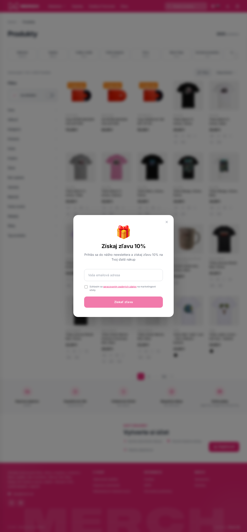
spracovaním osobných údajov (120, 286)
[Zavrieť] (166, 222)
